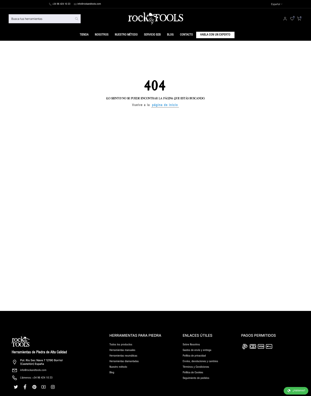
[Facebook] (25, 387)
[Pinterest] (34, 387)
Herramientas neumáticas (123, 356)
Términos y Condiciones (196, 367)
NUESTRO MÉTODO (126, 35)
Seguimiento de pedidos (196, 378)
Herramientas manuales (122, 350)
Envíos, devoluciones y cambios (200, 361)
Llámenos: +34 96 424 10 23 (36, 378)
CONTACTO (186, 35)
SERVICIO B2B (152, 35)
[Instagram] (53, 387)
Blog (111, 372)
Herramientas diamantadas (124, 361)
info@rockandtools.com (89, 4)
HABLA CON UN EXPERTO (215, 35)
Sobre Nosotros (191, 344)
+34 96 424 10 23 (61, 4)
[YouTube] (44, 387)
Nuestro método (118, 367)
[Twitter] (16, 387)
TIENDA (84, 35)
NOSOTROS (102, 35)
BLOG (170, 35)
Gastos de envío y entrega (197, 350)
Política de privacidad (194, 356)
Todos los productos (120, 344)
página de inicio (165, 105)
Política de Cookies (193, 372)
